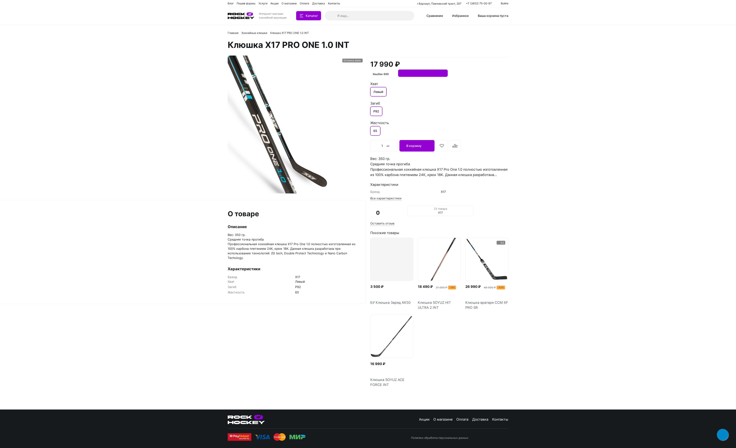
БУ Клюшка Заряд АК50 (390, 303)
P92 (376, 111)
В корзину (413, 146)
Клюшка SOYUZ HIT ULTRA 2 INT (434, 305)
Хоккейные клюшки (254, 32)
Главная (233, 32)
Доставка (480, 419)
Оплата (462, 419)
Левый (378, 92)
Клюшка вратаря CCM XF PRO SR (486, 305)
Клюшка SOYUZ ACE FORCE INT (387, 382)
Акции (424, 419)
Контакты (500, 419)
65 (375, 131)
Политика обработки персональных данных (439, 437)
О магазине (443, 419)
